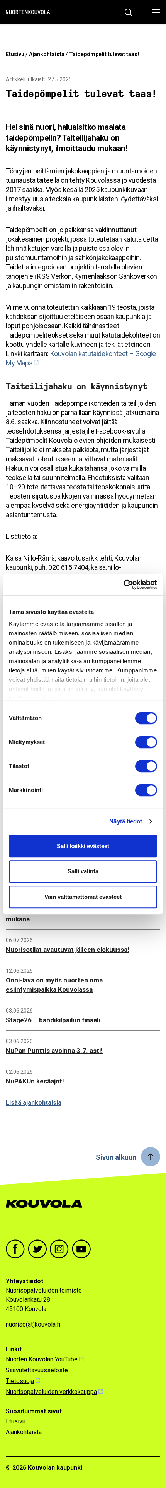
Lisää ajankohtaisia (33, 1102)
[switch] (146, 742)
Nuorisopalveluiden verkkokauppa (51, 1391)
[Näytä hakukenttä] (128, 12)
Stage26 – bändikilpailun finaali (53, 1020)
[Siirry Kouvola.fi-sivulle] (47, 1212)
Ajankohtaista (46, 54)
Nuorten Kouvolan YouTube (42, 1359)
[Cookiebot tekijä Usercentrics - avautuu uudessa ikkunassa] (123, 584)
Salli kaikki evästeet (83, 846)
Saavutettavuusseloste (37, 1370)
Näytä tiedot (125, 821)
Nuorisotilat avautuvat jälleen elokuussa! (67, 949)
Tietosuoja (20, 1381)
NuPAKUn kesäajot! (35, 1081)
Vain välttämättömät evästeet (83, 896)
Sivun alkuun (116, 1157)
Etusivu (15, 54)
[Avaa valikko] (153, 12)
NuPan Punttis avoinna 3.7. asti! (54, 1050)
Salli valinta (83, 871)
